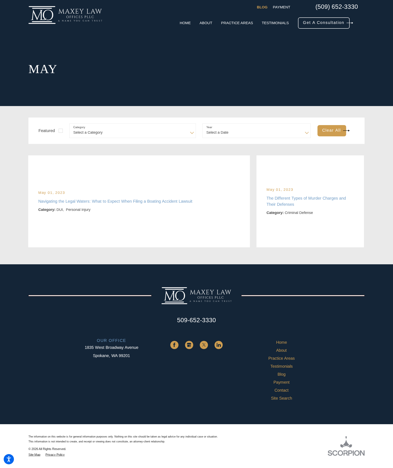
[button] (9, 459)
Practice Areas (281, 358)
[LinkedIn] (219, 345)
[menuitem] (185, 23)
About (281, 350)
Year (209, 127)
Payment (281, 7)
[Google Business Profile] (189, 345)
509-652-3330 (196, 320)
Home (281, 342)
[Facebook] (174, 345)
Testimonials (281, 366)
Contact (281, 390)
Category (79, 127)
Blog (262, 7)
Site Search (281, 398)
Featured (46, 130)
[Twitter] (204, 345)
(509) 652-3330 (336, 7)
